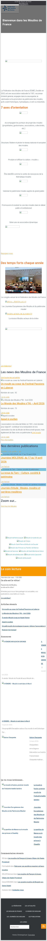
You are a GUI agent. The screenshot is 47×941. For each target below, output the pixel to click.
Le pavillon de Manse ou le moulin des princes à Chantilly (39, 837)
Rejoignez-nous (7, 253)
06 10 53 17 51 (23, 3)
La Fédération (16, 906)
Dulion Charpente (36, 737)
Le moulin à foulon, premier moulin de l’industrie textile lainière (40, 792)
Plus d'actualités (7, 440)
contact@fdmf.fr (23, 4)
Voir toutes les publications (11, 451)
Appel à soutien (9, 419)
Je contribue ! (6, 598)
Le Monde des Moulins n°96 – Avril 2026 (22, 403)
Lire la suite (5, 397)
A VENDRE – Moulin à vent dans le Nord (16, 721)
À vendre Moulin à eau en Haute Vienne (16, 618)
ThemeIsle (31, 935)
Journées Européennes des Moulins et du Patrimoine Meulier (39, 814)
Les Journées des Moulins (16, 916)
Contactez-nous (18, 890)
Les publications (34, 916)
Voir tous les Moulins (9, 506)
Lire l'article (5, 467)
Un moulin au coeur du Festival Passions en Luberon (20, 609)
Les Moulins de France (14, 911)
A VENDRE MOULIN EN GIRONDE (43, 653)
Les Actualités (30, 906)
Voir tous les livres (8, 575)
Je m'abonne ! (6, 366)
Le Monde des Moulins (33, 911)
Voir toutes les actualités (10, 378)
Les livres (23, 922)
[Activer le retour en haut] (42, 936)
